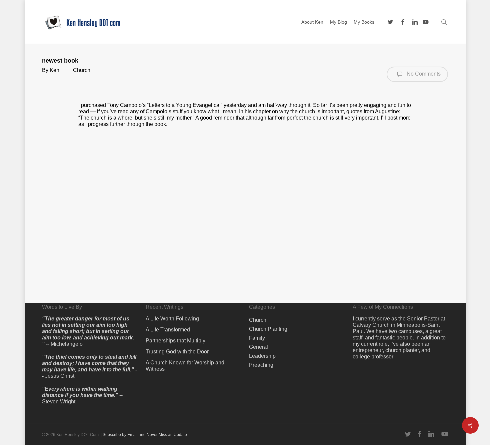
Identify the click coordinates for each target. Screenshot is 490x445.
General (258, 347)
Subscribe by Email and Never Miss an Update (145, 434)
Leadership (262, 356)
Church (81, 70)
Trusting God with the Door (177, 351)
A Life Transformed (168, 329)
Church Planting (268, 329)
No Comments (423, 74)
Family (257, 338)
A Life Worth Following (172, 318)
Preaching (261, 365)
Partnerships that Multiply (175, 340)
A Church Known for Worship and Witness (185, 366)
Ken (54, 70)
